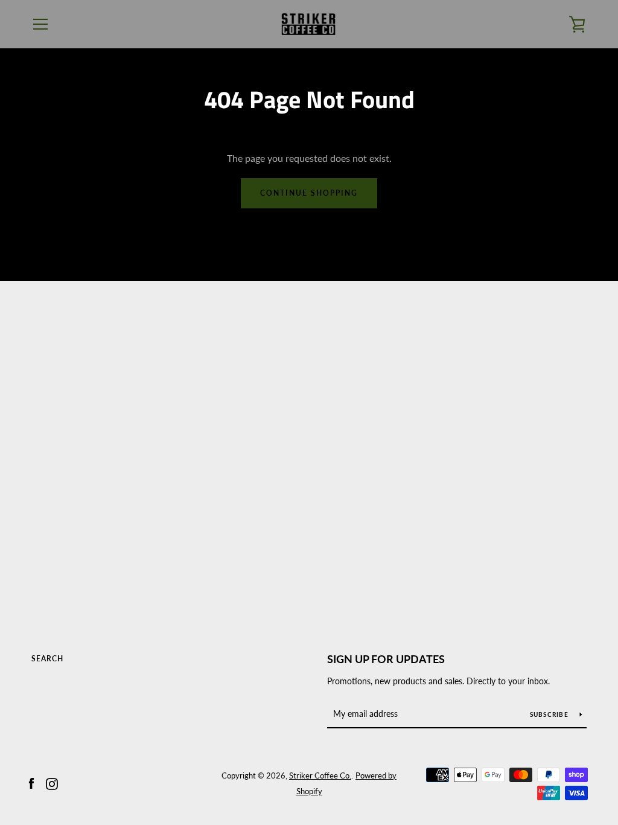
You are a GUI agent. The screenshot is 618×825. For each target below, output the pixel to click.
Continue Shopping (309, 192)
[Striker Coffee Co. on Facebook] (31, 782)
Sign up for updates (386, 659)
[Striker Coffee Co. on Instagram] (52, 782)
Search (47, 658)
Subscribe (550, 714)
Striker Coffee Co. (320, 775)
